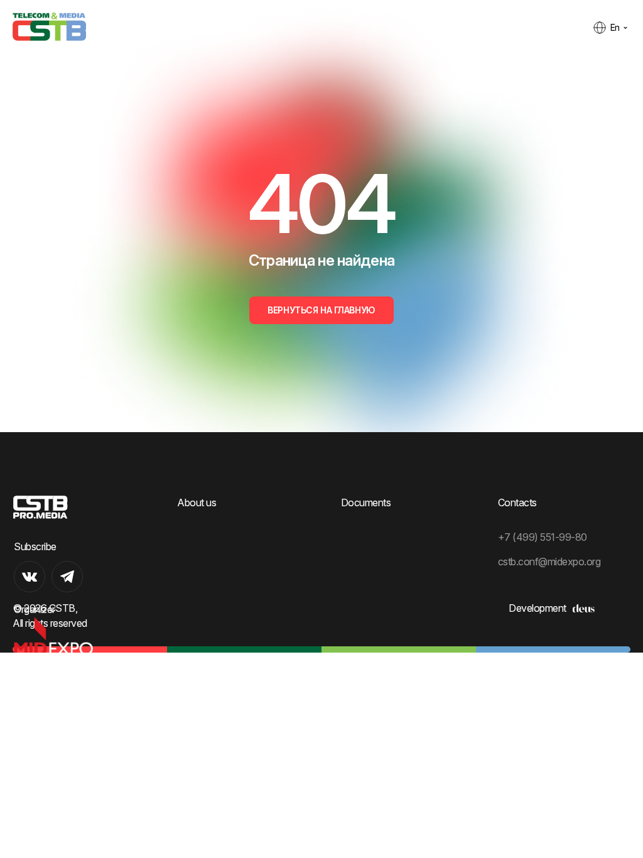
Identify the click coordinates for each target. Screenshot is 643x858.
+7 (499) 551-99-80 (542, 537)
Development (537, 608)
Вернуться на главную (321, 310)
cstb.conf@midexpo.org (549, 561)
